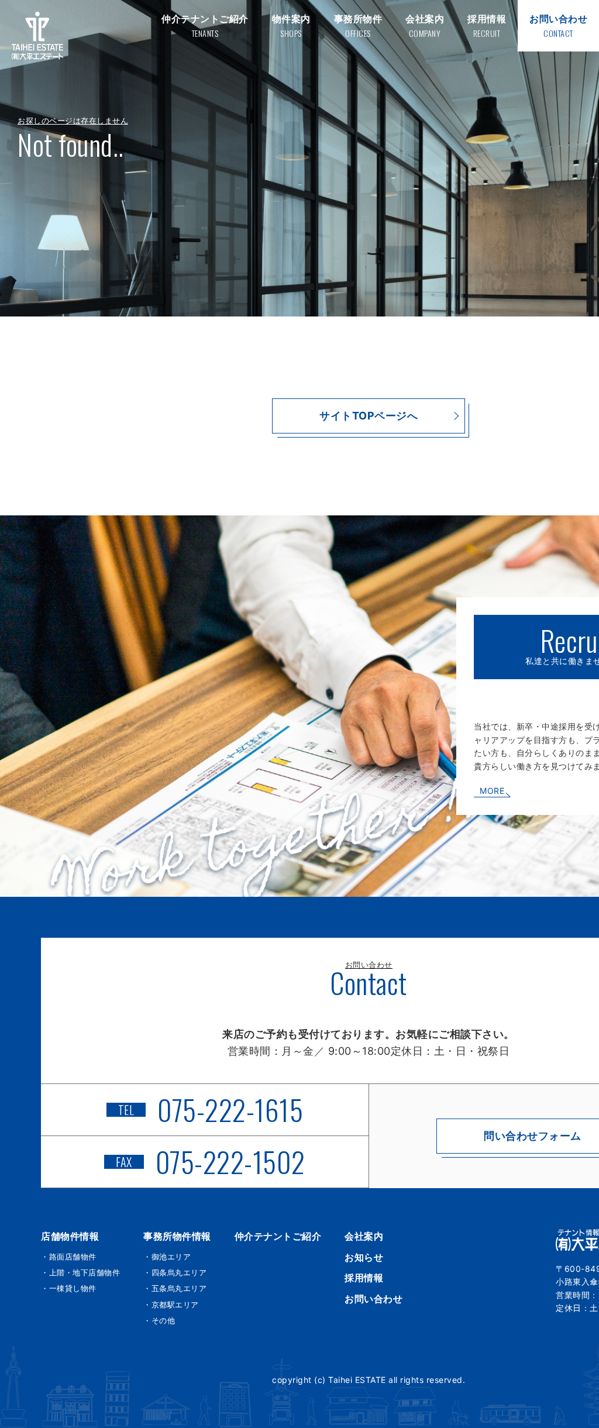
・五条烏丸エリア (174, 1288)
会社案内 (364, 1236)
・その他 (159, 1320)
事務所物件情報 (177, 1236)
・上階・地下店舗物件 (80, 1272)
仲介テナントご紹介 (278, 1236)
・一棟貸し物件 (69, 1288)
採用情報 (364, 1278)
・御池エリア (167, 1256)
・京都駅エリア (171, 1304)
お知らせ (364, 1257)
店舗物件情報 (70, 1236)
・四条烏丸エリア (174, 1272)
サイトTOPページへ (368, 416)
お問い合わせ (373, 1299)
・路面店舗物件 (69, 1256)
